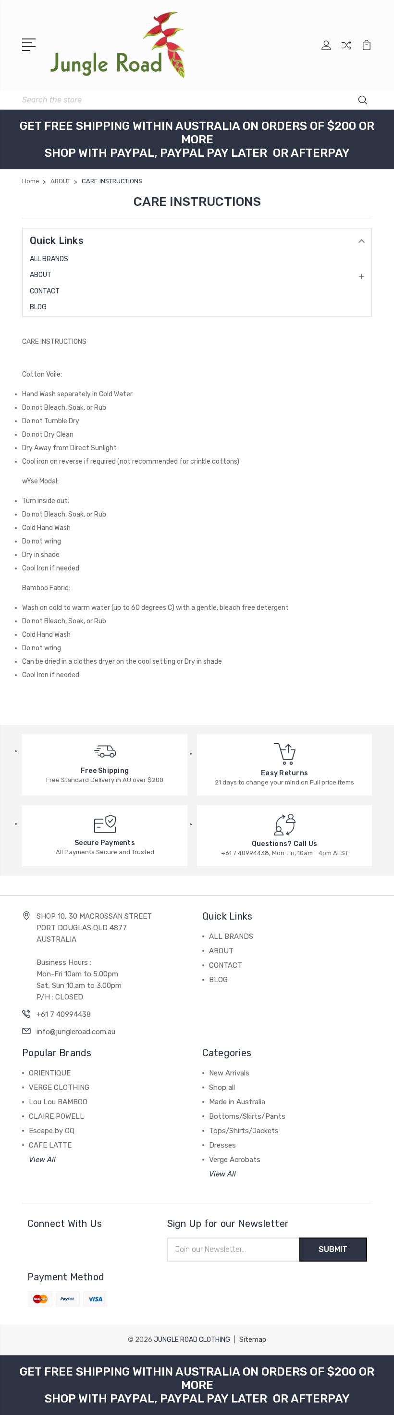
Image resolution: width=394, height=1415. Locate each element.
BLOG (38, 307)
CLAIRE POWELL (56, 1116)
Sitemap (252, 1340)
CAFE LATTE (50, 1145)
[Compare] (346, 51)
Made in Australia (237, 1102)
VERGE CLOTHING (59, 1087)
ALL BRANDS (49, 259)
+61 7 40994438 (64, 1014)
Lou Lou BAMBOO (58, 1102)
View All (42, 1159)
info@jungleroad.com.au (76, 1031)
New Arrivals (229, 1073)
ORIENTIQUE (50, 1073)
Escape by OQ (51, 1130)
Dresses (222, 1145)
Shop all (222, 1087)
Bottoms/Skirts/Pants (247, 1116)
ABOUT (40, 275)
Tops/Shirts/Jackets (244, 1130)
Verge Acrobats (234, 1159)
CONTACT (45, 291)
